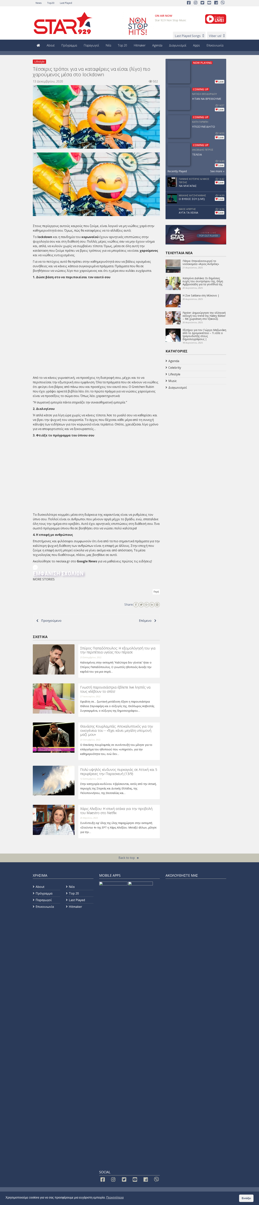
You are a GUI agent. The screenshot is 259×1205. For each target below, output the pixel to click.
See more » (217, 171)
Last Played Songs (188, 36)
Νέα (108, 45)
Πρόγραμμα (69, 45)
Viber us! (215, 36)
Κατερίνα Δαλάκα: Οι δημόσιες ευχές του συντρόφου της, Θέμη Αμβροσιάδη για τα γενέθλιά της (203, 281)
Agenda (157, 45)
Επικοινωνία (214, 45)
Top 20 (122, 45)
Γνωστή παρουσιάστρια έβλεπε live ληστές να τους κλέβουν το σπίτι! (115, 689)
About (51, 45)
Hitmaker (140, 45)
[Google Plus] (146, 604)
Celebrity (174, 368)
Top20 (50, 3)
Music (172, 381)
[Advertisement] (196, 421)
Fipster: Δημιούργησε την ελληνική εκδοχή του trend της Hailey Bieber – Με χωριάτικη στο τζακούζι (204, 316)
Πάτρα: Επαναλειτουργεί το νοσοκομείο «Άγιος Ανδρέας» (201, 262)
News (39, 3)
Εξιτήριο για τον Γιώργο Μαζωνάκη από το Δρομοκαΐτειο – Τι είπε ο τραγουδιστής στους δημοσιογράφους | (204, 334)
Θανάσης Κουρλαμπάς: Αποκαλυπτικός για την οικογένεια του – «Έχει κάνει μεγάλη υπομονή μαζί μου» (116, 730)
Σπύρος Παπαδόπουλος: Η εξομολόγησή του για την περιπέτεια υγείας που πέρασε (117, 650)
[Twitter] (141, 604)
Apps (196, 45)
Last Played (66, 3)
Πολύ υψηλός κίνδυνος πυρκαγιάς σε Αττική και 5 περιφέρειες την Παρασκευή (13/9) (118, 771)
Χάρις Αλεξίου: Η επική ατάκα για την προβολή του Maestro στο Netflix (116, 810)
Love (221, 81)
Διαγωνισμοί (177, 45)
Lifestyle (39, 61)
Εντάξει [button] (246, 1198)
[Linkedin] (152, 604)
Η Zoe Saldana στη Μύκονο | (201, 295)
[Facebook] (136, 604)
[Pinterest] (157, 604)
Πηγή (156, 591)
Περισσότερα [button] (115, 1197)
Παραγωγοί (91, 45)
